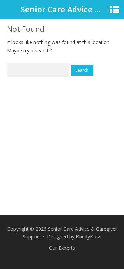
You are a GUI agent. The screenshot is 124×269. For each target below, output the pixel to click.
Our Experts (62, 248)
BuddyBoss (88, 236)
